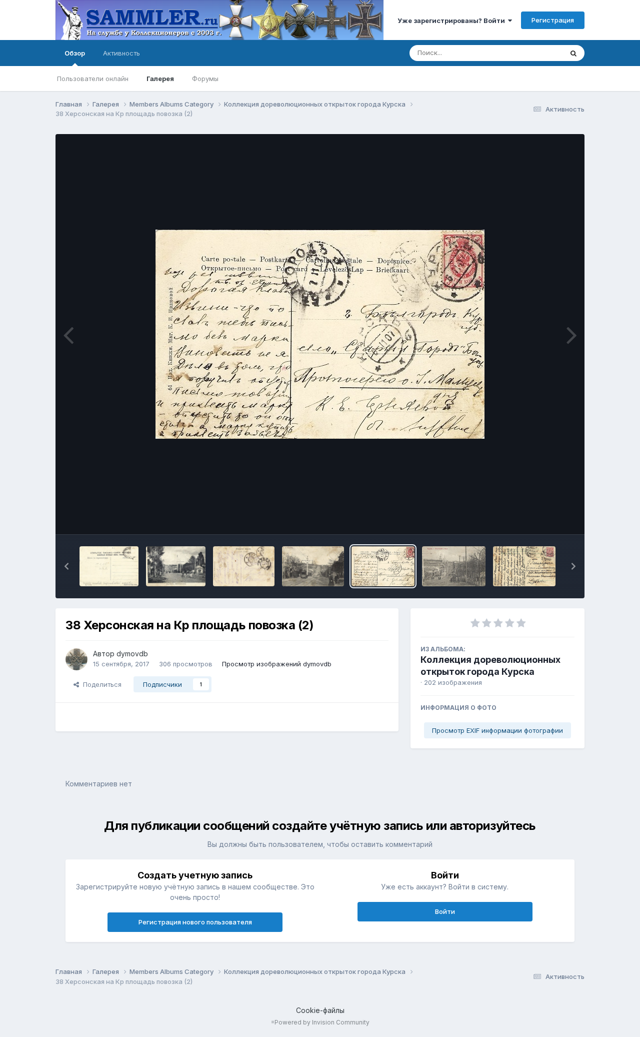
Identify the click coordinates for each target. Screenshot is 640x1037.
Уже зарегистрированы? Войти (453, 21)
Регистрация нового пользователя (195, 922)
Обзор (74, 53)
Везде (539, 53)
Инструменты (540, 516)
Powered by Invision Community (322, 1022)
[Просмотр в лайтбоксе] (320, 334)
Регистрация (553, 20)
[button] (67, 566)
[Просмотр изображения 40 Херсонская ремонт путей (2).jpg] (109, 566)
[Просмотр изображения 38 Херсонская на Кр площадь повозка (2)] (383, 566)
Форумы (205, 79)
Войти (445, 911)
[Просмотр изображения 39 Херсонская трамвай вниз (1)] (313, 566)
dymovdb (132, 653)
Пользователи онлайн (92, 79)
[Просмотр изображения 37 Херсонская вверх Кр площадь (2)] (524, 566)
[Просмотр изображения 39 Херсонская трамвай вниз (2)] (243, 566)
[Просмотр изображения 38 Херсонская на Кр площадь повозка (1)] (454, 566)
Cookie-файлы (320, 1010)
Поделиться (100, 684)
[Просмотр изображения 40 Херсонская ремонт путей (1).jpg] (176, 566)
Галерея (160, 79)
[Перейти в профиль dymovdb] (77, 659)
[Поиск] (573, 53)
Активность (121, 53)
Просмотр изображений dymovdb (277, 664)
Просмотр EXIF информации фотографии (497, 730)
